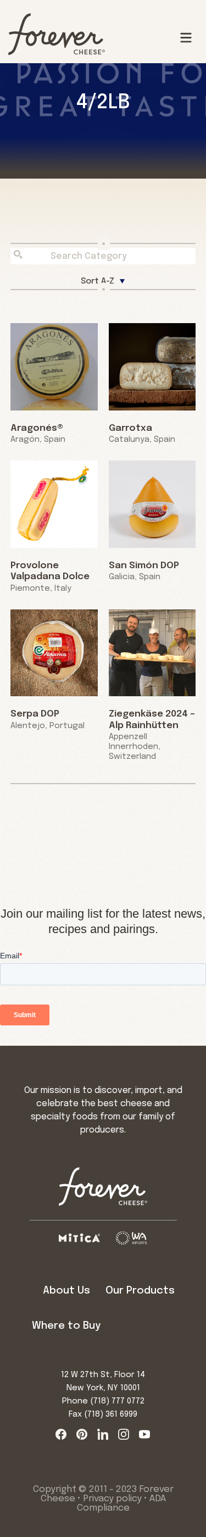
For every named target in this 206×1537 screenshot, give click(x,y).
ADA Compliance (121, 1503)
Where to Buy (66, 1325)
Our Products (140, 1290)
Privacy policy (112, 1498)
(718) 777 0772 (117, 1401)
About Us (66, 1290)
